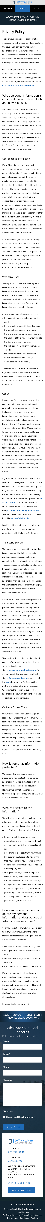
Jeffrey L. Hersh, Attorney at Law (24, 1209)
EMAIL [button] (23, 9)
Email (6, 1054)
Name (6, 1041)
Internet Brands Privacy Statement (18, 85)
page (8, 682)
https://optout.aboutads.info (22, 670)
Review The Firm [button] (21, 1190)
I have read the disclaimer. (20, 1117)
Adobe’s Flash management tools (23, 510)
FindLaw (34, 1218)
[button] (7, 8)
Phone (6, 1067)
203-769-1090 (16, 1152)
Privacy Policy (28, 1215)
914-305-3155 (16, 1160)
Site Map (17, 1215)
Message (7, 1080)
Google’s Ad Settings (21, 518)
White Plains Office (19, 1183)
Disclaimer (8, 1111)
